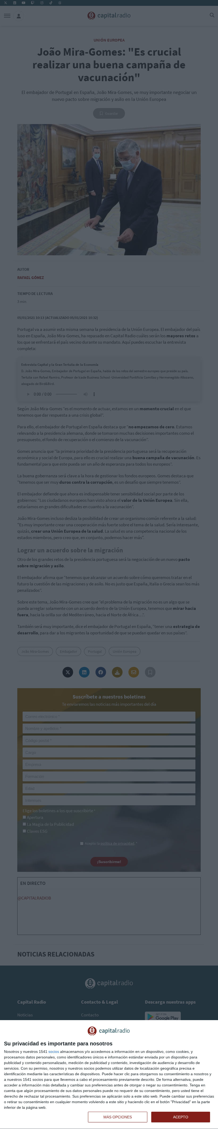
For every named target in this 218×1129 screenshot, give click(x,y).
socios (53, 1051)
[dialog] (109, 1074)
